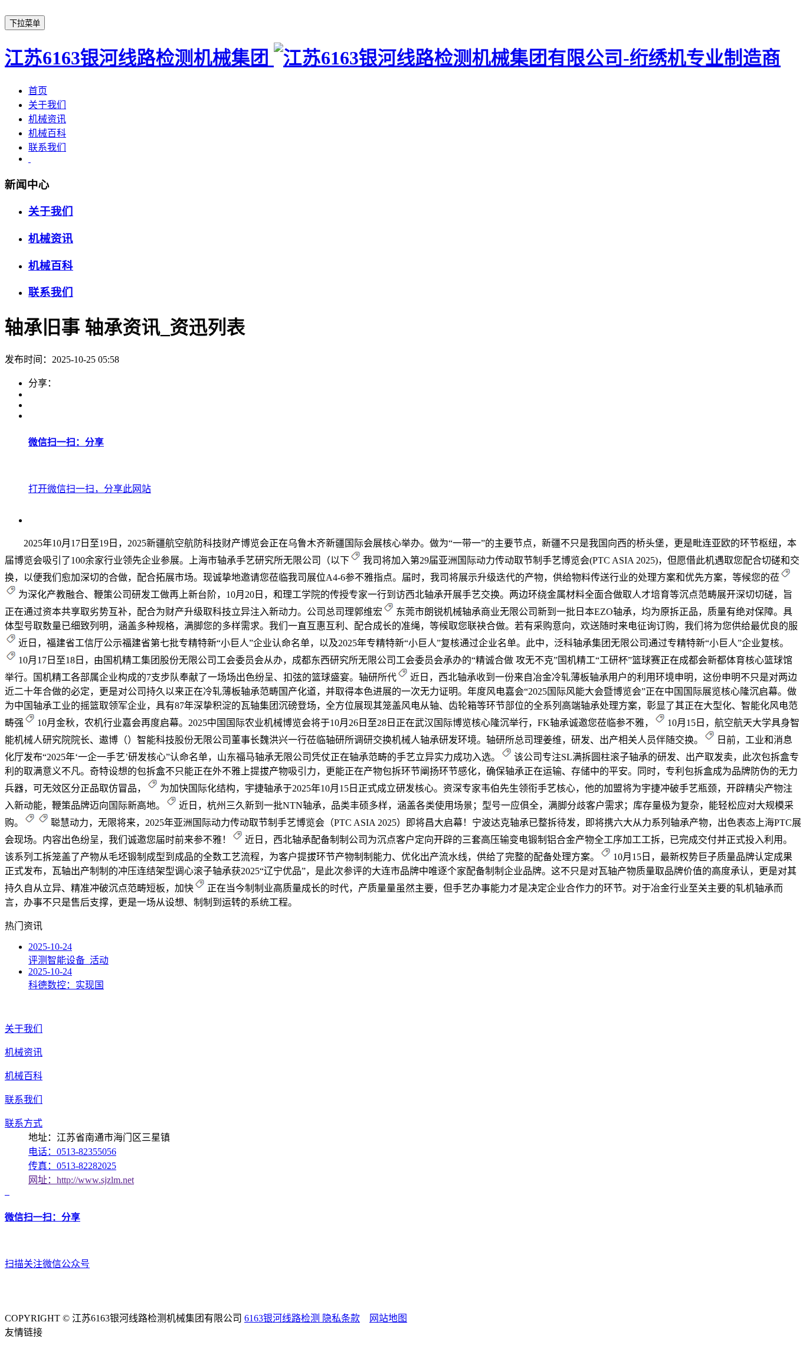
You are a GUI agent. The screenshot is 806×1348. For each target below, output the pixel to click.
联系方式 (23, 1123)
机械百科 (47, 133)
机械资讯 (47, 119)
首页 (37, 91)
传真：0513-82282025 (72, 1166)
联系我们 (47, 147)
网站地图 (388, 1318)
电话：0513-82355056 (72, 1152)
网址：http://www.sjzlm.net (81, 1180)
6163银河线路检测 (283, 1318)
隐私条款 (341, 1318)
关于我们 (47, 105)
